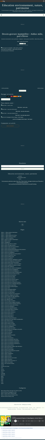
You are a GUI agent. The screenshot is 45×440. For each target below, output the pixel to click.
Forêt (2, 380)
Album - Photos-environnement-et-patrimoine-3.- (10, 343)
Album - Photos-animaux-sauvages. (8, 323)
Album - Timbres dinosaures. (6, 359)
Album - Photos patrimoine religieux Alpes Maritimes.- (11, 346)
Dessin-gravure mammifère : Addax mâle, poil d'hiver (11, 49)
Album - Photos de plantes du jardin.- (8, 334)
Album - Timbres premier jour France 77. (9, 360)
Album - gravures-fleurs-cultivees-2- (8, 312)
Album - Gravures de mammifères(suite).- (9, 307)
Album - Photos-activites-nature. (7, 322)
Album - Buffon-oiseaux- (6, 240)
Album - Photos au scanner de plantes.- (8, 325)
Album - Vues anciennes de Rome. (7, 363)
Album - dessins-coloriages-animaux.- (8, 245)
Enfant (2, 377)
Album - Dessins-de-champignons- (8, 252)
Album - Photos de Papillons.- (7, 330)
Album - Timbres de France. (6, 356)
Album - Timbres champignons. (7, 353)
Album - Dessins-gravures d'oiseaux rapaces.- (10, 279)
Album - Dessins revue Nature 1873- (8, 290)
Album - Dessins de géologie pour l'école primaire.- (11, 253)
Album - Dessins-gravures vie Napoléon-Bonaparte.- (11, 283)
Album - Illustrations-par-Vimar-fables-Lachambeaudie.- (12, 319)
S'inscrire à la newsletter (6, 99)
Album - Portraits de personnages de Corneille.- (10, 350)
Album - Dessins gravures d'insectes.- (8, 278)
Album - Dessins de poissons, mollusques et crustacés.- (11, 259)
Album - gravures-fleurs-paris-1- (7, 313)
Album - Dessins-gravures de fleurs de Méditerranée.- (11, 272)
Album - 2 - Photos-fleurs (6, 233)
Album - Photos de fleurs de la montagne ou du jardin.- (11, 329)
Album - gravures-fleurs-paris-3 (7, 316)
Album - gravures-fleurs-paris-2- (7, 315)
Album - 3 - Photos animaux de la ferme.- (9, 235)
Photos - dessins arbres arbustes (22, 41)
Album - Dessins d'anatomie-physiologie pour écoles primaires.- (13, 249)
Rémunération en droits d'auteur (12, 409)
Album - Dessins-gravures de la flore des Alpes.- (10, 273)
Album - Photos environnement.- (7, 337)
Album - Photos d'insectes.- (6, 336)
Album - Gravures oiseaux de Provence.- (9, 317)
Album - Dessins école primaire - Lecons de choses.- (11, 263)
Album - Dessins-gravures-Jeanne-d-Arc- (9, 280)
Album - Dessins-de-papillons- (7, 258)
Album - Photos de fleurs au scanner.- (8, 327)
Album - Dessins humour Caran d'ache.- (9, 285)
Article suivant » (40, 88)
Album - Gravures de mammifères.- (8, 306)
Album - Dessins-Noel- (5, 287)
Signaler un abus (38, 407)
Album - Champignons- (5, 242)
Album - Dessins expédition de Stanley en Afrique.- (11, 265)
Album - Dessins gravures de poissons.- (8, 275)
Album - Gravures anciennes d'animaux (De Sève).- (11, 303)
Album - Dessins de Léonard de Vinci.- (8, 255)
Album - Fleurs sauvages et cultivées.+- (8, 297)
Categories (21, 39)
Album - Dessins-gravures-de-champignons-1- (10, 270)
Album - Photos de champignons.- (7, 326)
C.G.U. (43, 407)
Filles (2, 379)
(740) (7, 396)
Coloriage (3, 373)
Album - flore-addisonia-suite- (7, 299)
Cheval (2, 369)
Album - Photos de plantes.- (6, 333)
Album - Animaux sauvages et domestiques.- (9, 239)
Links (2, 382)
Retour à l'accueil (22, 90)
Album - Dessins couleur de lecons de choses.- (10, 246)
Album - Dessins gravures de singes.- (8, 276)
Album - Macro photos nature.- (7, 320)
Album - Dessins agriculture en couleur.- (9, 243)
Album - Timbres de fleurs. (6, 354)
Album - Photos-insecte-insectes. (7, 344)
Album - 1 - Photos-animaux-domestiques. (9, 232)
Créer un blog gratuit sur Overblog (23, 407)
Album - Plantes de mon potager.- (7, 349)
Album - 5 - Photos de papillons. (7, 238)
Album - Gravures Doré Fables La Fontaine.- (9, 309)
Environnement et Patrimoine (21, 184)
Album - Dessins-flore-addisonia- (7, 266)
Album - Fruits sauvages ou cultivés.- (8, 300)
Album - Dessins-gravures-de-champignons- (9, 269)
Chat (2, 367)
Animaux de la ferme (5, 366)
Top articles (30, 407)
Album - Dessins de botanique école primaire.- (10, 250)
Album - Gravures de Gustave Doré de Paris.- (10, 305)
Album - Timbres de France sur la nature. (9, 357)
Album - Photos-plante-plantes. (7, 347)
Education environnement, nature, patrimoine (22, 6)
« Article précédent (5, 88)
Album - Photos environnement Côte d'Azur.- (10, 339)
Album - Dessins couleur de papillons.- (8, 248)
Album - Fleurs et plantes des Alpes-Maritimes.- (10, 296)
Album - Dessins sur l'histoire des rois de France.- (10, 293)
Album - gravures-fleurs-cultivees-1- (8, 310)
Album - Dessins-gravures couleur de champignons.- (11, 268)
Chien (2, 372)
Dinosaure (3, 374)
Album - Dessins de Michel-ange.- (7, 256)
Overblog (29, 404)
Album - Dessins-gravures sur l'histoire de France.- (11, 282)
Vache (2, 383)
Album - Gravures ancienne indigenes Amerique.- (10, 302)
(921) (9, 395)
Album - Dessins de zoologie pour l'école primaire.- (11, 260)
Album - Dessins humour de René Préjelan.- (9, 286)
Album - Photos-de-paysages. (7, 332)
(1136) (8, 392)
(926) (8, 393)
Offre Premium (19, 409)
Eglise (2, 376)
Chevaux (3, 370)
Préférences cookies (34, 409)
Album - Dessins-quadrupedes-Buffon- (8, 289)
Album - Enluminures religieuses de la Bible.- (10, 295)
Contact (34, 407)
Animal (2, 364)
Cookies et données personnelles (26, 409)
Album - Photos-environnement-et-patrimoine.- (10, 340)
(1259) (11, 390)
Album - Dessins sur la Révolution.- (8, 292)
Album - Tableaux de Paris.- (6, 352)
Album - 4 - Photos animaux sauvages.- (8, 236)
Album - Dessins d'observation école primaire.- (10, 262)
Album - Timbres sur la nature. (7, 362)
